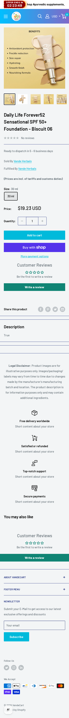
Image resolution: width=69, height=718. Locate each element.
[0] (64, 16)
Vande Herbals (23, 161)
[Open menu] (6, 16)
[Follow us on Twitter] (6, 667)
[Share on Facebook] (40, 309)
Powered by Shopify (14, 709)
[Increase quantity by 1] (42, 221)
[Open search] (40, 16)
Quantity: (10, 221)
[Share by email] (62, 309)
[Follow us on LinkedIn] (21, 667)
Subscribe (16, 637)
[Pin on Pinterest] (48, 309)
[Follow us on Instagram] (13, 667)
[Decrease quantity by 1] (22, 221)
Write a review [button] (34, 287)
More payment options (34, 256)
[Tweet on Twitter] (55, 309)
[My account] (47, 16)
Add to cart (34, 235)
